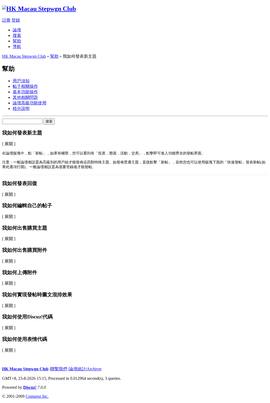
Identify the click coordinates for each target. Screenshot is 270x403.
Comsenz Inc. (37, 396)
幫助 (17, 41)
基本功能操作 (25, 92)
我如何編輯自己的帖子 (27, 205)
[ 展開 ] (8, 144)
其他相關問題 (25, 97)
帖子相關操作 (25, 86)
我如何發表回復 (19, 183)
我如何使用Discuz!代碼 (27, 316)
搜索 (17, 35)
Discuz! (29, 387)
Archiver (94, 369)
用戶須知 (21, 81)
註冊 (6, 20)
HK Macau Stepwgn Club (24, 56)
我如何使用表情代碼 (24, 339)
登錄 (16, 20)
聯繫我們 (58, 369)
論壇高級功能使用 (29, 103)
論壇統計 (77, 369)
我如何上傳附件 (19, 272)
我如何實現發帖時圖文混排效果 (37, 294)
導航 (17, 46)
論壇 (17, 30)
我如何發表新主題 (22, 132)
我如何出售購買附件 (24, 250)
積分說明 (21, 108)
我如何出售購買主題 (24, 228)
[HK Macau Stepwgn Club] (39, 8)
